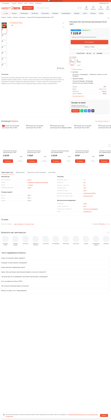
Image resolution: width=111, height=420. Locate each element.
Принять (104, 415)
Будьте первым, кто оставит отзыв (24, 224)
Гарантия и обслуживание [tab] (36, 172)
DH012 (85, 203)
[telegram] (85, 110)
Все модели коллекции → (102, 121)
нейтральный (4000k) (89, 193)
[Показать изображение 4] (4, 49)
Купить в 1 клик (89, 47)
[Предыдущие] (104, 232)
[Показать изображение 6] (4, 60)
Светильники (24, 13)
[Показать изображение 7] (4, 66)
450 (84, 190)
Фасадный (45, 182)
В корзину (90, 42)
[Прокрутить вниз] (4, 70)
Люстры (14, 13)
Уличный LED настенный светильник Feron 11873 (82, 151)
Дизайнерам (38, 3)
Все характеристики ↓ (78, 96)
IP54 (84, 206)
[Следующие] (108, 232)
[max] (89, 110)
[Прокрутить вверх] (4, 22)
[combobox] (59, 8)
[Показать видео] (4, 25)
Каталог (9, 17)
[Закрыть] (109, 1)
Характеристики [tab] (7, 172)
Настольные (45, 13)
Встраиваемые (66, 13)
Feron (100, 89)
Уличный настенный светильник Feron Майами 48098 (60, 151)
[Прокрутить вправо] (108, 13)
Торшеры (76, 13)
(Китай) (104, 89)
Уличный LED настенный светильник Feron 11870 (10, 151)
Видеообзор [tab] (20, 172)
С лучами (30, 185)
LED (84, 182)
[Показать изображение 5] (4, 54)
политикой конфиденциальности (77, 414)
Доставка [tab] (52, 172)
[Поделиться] (108, 18)
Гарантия (14, 3)
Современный (87, 211)
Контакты (31, 3)
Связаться (75, 110)
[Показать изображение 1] (4, 31)
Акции (6, 13)
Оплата (26, 3)
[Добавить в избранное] (63, 23)
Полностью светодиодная (90, 209)
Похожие (61, 68)
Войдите (74, 37)
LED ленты (102, 13)
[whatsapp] (81, 110)
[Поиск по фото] (78, 8)
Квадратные (31, 182)
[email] (92, 110)
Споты (85, 13)
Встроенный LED (88, 196)
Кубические (38, 182)
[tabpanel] (55, 194)
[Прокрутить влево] (106, 13)
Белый (29, 179)
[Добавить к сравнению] (63, 27)
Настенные (35, 13)
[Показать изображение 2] (4, 37)
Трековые (55, 13)
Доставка (20, 3)
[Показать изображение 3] (4, 43)
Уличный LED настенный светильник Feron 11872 (34, 151)
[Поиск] (81, 8)
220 (84, 188)
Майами (104, 91)
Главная (3, 17)
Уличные (93, 13)
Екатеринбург (84, 74)
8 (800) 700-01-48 (103, 3)
